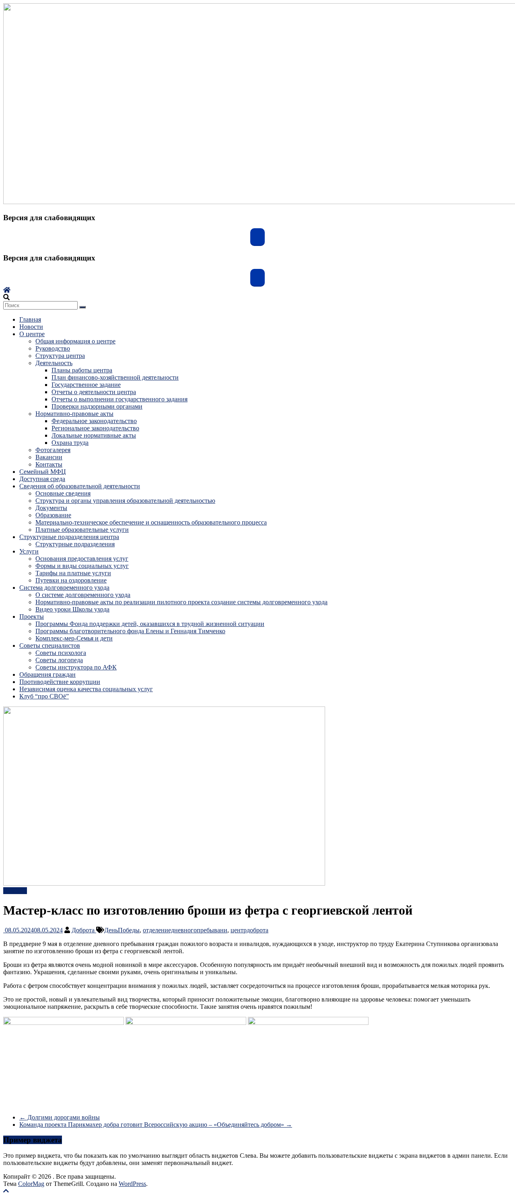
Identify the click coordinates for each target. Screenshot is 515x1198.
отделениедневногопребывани (185, 930)
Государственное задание (86, 384)
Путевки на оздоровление (71, 580)
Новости (31, 326)
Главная (30, 319)
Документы (51, 507)
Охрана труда (70, 442)
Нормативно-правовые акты (74, 413)
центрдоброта (249, 930)
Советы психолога (60, 652)
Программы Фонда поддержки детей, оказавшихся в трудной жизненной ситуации (149, 623)
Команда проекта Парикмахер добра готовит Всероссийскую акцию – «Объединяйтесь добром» (155, 1124)
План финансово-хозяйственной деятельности (115, 377)
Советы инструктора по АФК (76, 667)
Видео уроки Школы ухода (72, 609)
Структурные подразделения (75, 544)
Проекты (31, 616)
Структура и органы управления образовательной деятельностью (125, 500)
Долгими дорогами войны (59, 1117)
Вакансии (48, 457)
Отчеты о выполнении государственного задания (119, 399)
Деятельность (53, 362)
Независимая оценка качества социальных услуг (86, 689)
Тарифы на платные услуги (73, 573)
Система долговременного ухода (64, 587)
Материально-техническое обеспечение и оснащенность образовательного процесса (151, 522)
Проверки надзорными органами (97, 406)
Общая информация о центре (75, 341)
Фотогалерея (52, 449)
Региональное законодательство (95, 428)
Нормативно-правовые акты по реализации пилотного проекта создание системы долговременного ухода (181, 602)
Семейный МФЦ (42, 471)
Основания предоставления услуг (81, 558)
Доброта (84, 930)
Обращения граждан (47, 674)
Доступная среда (42, 478)
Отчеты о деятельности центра (94, 391)
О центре (32, 333)
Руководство (52, 348)
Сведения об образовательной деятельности (79, 486)
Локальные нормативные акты (94, 435)
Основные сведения (63, 493)
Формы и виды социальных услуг (82, 565)
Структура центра (60, 355)
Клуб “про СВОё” (44, 696)
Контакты (48, 464)
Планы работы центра (82, 370)
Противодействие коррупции (59, 681)
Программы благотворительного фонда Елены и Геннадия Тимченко (130, 631)
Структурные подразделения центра (69, 536)
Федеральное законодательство (94, 420)
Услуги (29, 551)
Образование (53, 515)
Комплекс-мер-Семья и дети (74, 638)
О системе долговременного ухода (82, 594)
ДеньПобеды (122, 930)
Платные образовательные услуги (82, 529)
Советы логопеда (59, 660)
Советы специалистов (49, 645)
